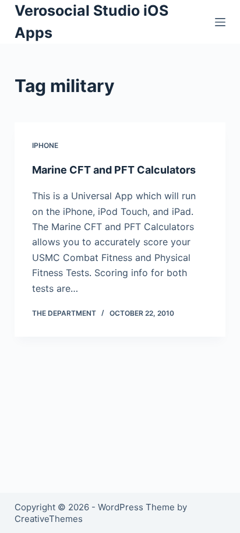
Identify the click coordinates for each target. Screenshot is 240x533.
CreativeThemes (49, 518)
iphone (45, 145)
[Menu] (220, 22)
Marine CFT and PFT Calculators (114, 170)
